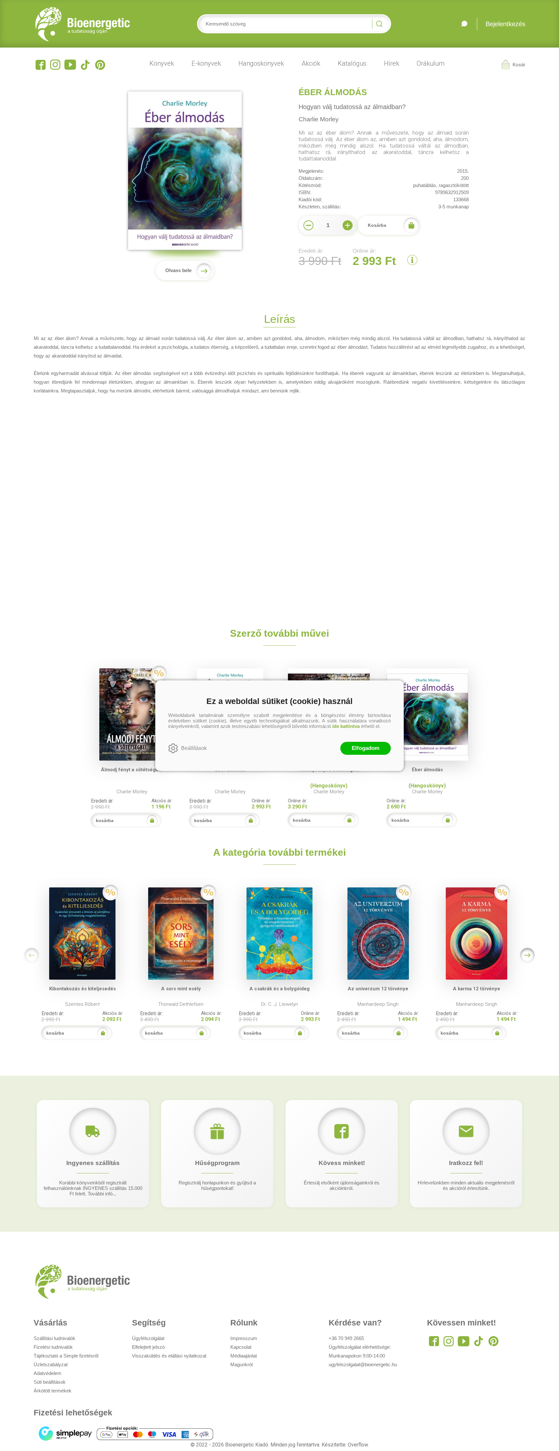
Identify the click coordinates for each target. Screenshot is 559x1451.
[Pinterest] (100, 65)
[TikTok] (85, 65)
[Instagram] (55, 65)
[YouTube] (70, 65)
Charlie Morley (319, 119)
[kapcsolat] (464, 24)
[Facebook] (40, 65)
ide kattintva (346, 726)
